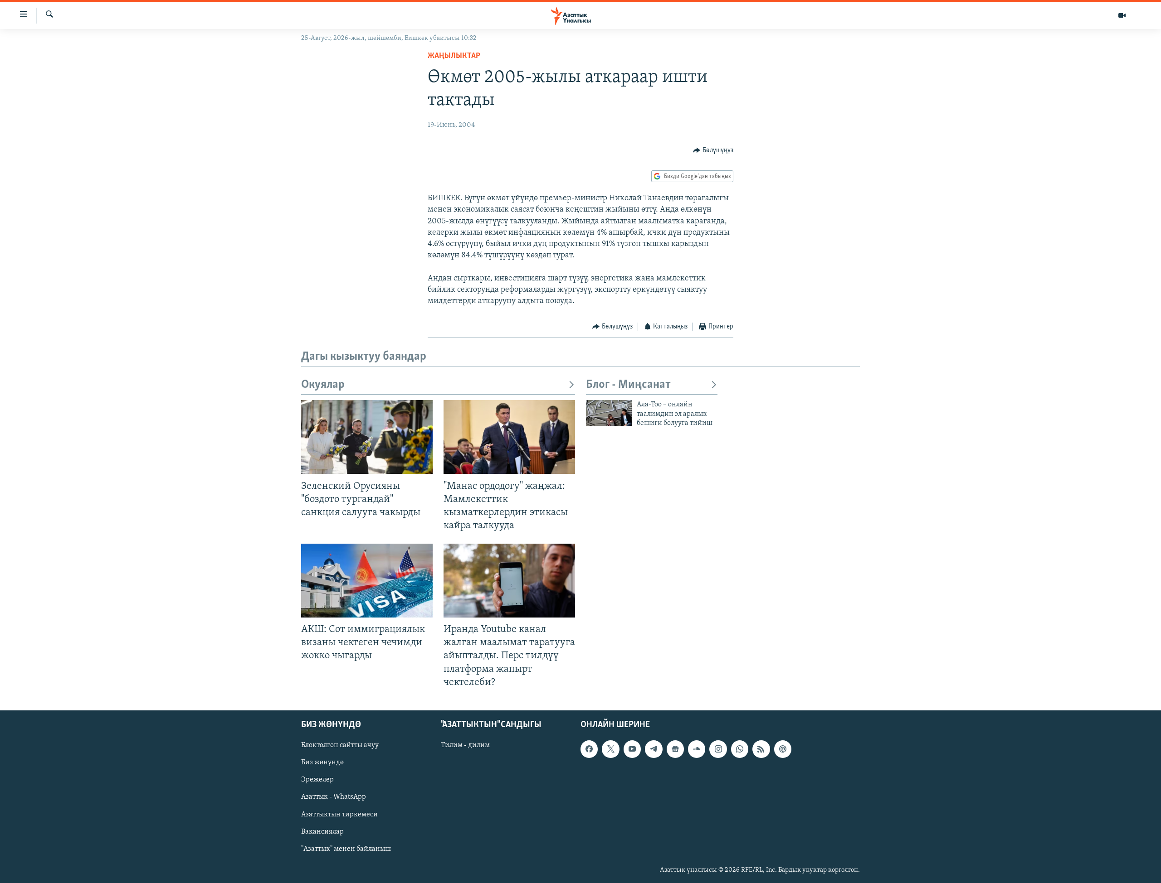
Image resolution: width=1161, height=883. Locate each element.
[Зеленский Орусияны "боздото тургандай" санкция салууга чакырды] (367, 437)
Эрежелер (317, 779)
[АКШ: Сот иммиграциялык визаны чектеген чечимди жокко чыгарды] (367, 581)
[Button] (713, 150)
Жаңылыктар (454, 56)
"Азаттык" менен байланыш (346, 848)
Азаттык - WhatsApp (333, 797)
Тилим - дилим (465, 745)
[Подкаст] (782, 749)
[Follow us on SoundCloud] (696, 749)
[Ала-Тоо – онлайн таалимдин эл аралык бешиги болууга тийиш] (609, 413)
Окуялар (323, 385)
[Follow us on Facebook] (589, 749)
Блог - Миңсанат (628, 385)
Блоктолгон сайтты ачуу (340, 745)
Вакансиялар (322, 831)
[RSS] (761, 749)
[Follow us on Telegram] (653, 749)
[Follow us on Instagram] (718, 749)
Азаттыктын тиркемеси (339, 814)
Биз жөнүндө (322, 762)
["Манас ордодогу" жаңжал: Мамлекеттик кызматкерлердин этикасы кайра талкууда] (509, 437)
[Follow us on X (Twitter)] (610, 749)
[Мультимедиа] (1122, 15)
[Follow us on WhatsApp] (739, 749)
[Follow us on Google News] (675, 749)
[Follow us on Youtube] (632, 749)
